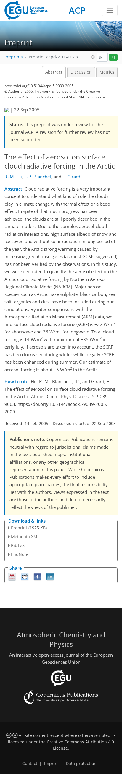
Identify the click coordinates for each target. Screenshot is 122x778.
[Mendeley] (12, 576)
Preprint (19, 527)
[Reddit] (25, 576)
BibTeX (18, 545)
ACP (77, 10)
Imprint (51, 763)
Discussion (81, 72)
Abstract (53, 72)
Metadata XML (25, 536)
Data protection (81, 763)
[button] (93, 57)
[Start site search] (113, 57)
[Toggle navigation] (110, 10)
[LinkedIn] (50, 576)
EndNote (19, 554)
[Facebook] (37, 576)
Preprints (13, 57)
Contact (29, 763)
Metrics (106, 72)
